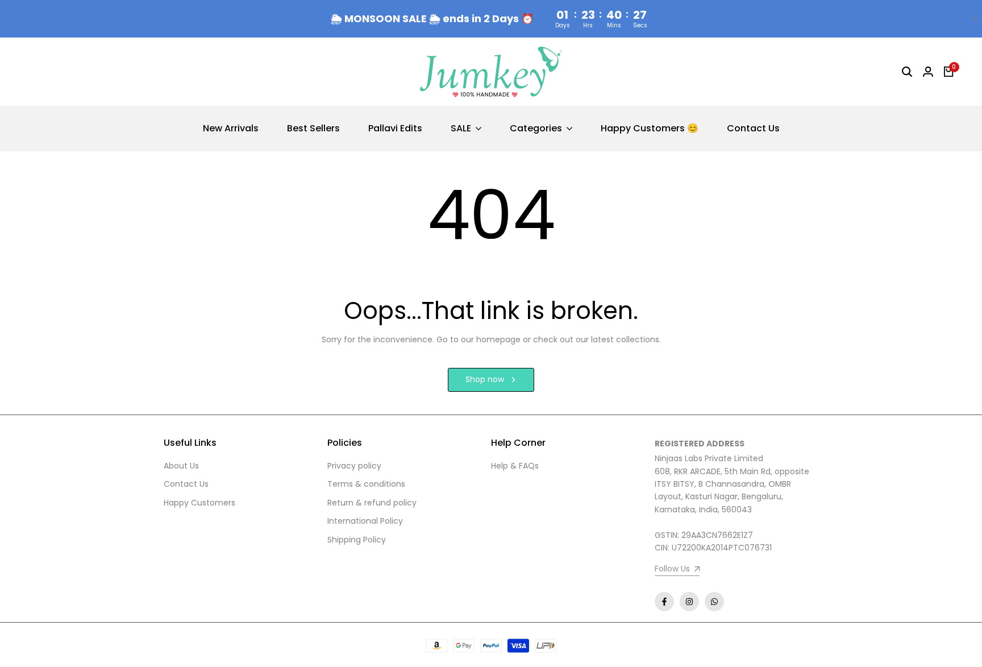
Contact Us (186, 484)
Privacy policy (354, 465)
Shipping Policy (356, 539)
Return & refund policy (372, 502)
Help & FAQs (515, 465)
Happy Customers (199, 502)
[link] (677, 570)
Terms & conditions (366, 484)
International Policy (365, 521)
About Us (181, 465)
